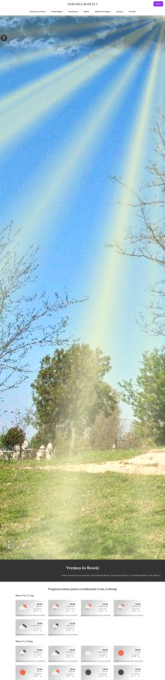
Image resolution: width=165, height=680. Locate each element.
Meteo (86, 11)
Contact (119, 11)
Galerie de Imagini (102, 11)
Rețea (158, 3)
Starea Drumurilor (38, 11)
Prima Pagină (57, 11)
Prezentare (73, 11)
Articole (132, 11)
